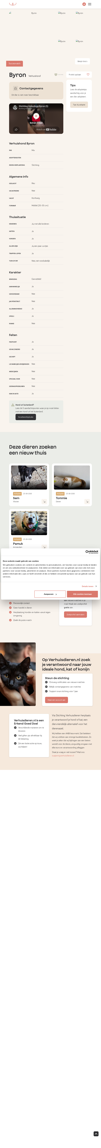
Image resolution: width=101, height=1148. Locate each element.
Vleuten (16, 502)
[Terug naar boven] (96, 1133)
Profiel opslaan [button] (75, 75)
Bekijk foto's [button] (82, 61)
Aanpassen (49, 594)
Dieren (58, 502)
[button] (84, 4)
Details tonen (87, 586)
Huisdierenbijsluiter (25, 417)
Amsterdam (17, 547)
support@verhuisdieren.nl (63, 756)
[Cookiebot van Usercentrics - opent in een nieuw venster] (87, 552)
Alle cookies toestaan (82, 594)
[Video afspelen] (36, 118)
